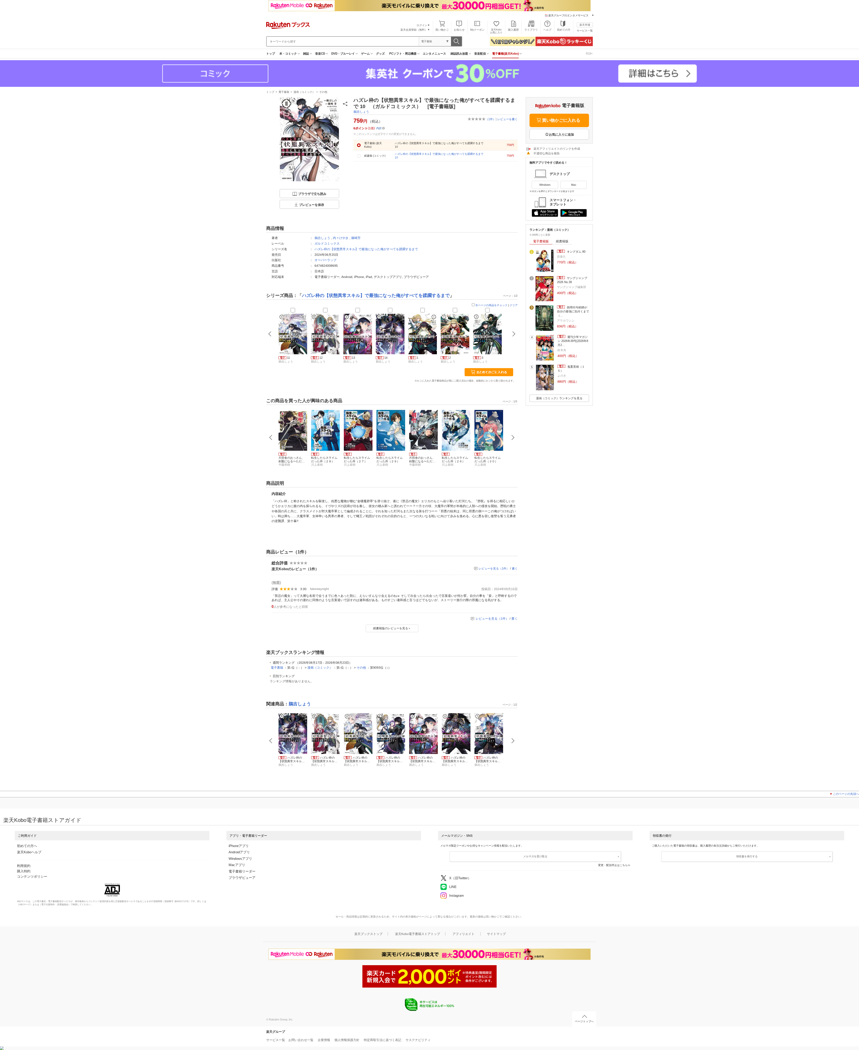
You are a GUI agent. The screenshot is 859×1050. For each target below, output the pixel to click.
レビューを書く (507, 119)
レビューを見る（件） (493, 568)
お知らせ (459, 29)
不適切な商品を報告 (547, 153)
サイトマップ (496, 934)
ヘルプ (547, 29)
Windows (545, 184)
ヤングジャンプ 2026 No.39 (572, 280)
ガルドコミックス (327, 243)
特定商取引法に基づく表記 (382, 1040)
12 (321, 357)
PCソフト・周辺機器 (403, 53)
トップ (270, 53)
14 (385, 357)
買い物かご (442, 29)
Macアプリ (237, 865)
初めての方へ (27, 846)
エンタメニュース (434, 53)
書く (515, 568)
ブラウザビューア (242, 877)
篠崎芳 (356, 238)
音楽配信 (480, 53)
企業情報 (324, 1040)
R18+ (589, 53)
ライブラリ (531, 29)
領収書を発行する (747, 856)
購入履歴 (513, 29)
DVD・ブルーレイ (343, 53)
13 (353, 357)
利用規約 (23, 866)
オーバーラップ (325, 260)
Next (513, 437)
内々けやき (341, 238)
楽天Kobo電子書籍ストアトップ (417, 934)
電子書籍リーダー (242, 871)
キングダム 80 (575, 251)
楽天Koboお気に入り (496, 31)
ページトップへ (584, 1021)
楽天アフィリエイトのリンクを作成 (557, 148)
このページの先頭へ (846, 794)
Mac (573, 184)
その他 (323, 92)
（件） (490, 119)
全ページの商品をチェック (491, 305)
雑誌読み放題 (459, 53)
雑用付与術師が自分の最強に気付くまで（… (573, 311)
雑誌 (306, 53)
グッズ (380, 53)
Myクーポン (477, 29)
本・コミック (288, 53)
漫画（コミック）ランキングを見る (559, 398)
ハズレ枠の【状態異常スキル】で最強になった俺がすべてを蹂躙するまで (366, 249)
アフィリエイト (463, 934)
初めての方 (563, 29)
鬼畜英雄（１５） (571, 368)
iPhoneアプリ (239, 846)
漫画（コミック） (304, 92)
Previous (271, 437)
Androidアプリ (239, 852)
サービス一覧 (585, 30)
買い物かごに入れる (561, 120)
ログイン (422, 25)
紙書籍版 (562, 241)
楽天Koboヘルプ (29, 852)
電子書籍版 (541, 241)
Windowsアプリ (240, 858)
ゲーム (365, 53)
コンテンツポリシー (32, 876)
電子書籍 (284, 92)
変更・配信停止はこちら (613, 865)
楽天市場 (584, 24)
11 (288, 357)
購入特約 (23, 871)
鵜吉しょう (361, 111)
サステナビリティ (418, 1040)
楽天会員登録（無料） (413, 29)
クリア (514, 305)
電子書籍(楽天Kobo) (505, 53)
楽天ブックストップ (368, 934)
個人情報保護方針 (346, 1040)
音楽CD (320, 53)
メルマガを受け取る (535, 856)
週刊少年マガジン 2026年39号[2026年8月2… (572, 341)
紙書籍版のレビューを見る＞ (392, 628)
